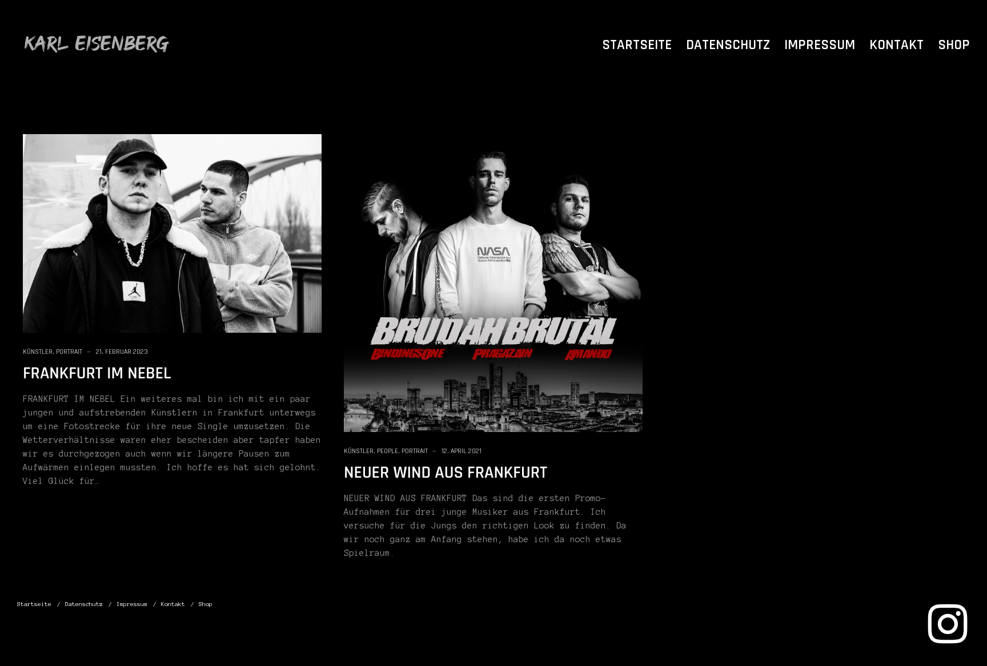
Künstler (38, 352)
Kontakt (896, 45)
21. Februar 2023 (122, 352)
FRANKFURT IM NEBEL (97, 374)
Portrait (69, 352)
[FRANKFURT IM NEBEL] (172, 232)
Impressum (819, 45)
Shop (954, 45)
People (387, 451)
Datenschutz (728, 45)
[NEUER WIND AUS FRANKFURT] (493, 282)
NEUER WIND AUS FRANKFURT (445, 473)
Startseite (637, 45)
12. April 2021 (462, 451)
